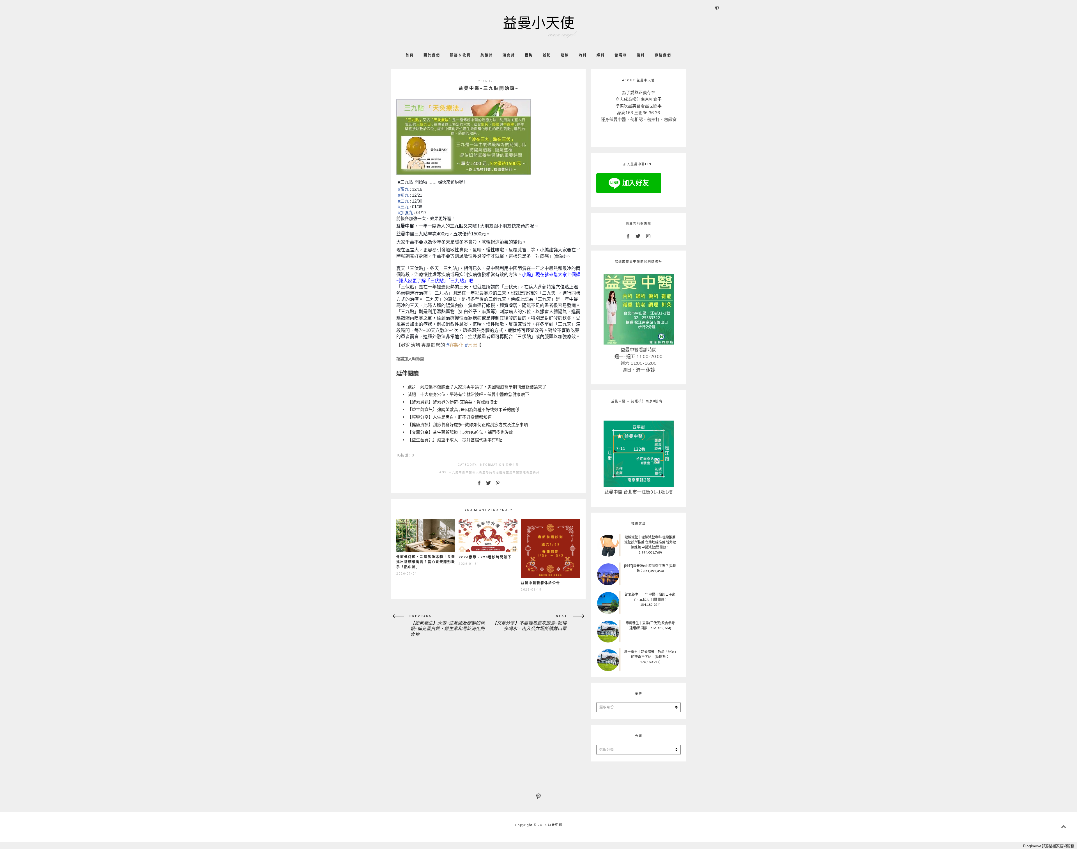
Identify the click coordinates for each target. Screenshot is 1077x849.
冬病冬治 (492, 472)
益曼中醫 (512, 464)
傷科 (641, 55)
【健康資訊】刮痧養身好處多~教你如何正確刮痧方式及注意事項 (468, 424)
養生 (529, 472)
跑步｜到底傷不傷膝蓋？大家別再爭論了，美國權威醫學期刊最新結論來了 (477, 386)
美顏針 (486, 55)
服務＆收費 (460, 55)
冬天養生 (479, 472)
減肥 (547, 55)
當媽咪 (621, 55)
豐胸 (529, 55)
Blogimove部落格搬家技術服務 (1048, 846)
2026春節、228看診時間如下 (485, 557)
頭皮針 (509, 55)
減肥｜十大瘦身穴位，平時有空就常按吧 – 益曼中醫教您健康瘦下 (468, 394)
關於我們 (432, 55)
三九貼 (454, 472)
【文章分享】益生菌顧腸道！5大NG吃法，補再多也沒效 (460, 432)
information (492, 464)
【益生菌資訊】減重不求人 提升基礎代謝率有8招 (455, 439)
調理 (522, 472)
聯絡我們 (663, 55)
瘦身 (502, 472)
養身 (536, 472)
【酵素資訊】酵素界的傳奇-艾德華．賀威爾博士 (453, 401)
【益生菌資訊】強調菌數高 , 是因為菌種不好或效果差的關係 (463, 409)
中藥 (462, 472)
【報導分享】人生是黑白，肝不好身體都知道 (450, 416)
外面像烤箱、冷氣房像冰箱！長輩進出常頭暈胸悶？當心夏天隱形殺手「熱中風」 (425, 562)
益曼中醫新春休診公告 (540, 583)
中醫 (469, 472)
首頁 (410, 55)
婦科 (601, 55)
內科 (583, 55)
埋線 (565, 55)
